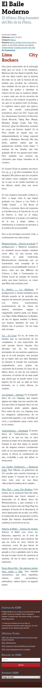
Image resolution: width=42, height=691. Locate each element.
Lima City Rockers (20, 57)
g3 (9, 45)
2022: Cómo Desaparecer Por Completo (16, 649)
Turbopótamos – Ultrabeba (15, 431)
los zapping (29, 45)
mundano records (20, 48)
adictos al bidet (15, 42)
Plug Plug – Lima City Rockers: (17, 489)
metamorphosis (7, 48)
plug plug (31, 48)
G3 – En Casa (9, 336)
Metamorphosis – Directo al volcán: (19, 244)
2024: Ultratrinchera (9, 643)
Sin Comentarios (8, 50)
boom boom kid (28, 42)
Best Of (28, 625)
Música (13, 40)
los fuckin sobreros (17, 45)
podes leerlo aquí (8, 619)
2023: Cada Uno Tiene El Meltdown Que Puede (18, 646)
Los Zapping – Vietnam (13, 395)
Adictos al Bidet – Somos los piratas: (20, 529)
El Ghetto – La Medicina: (17, 289)
